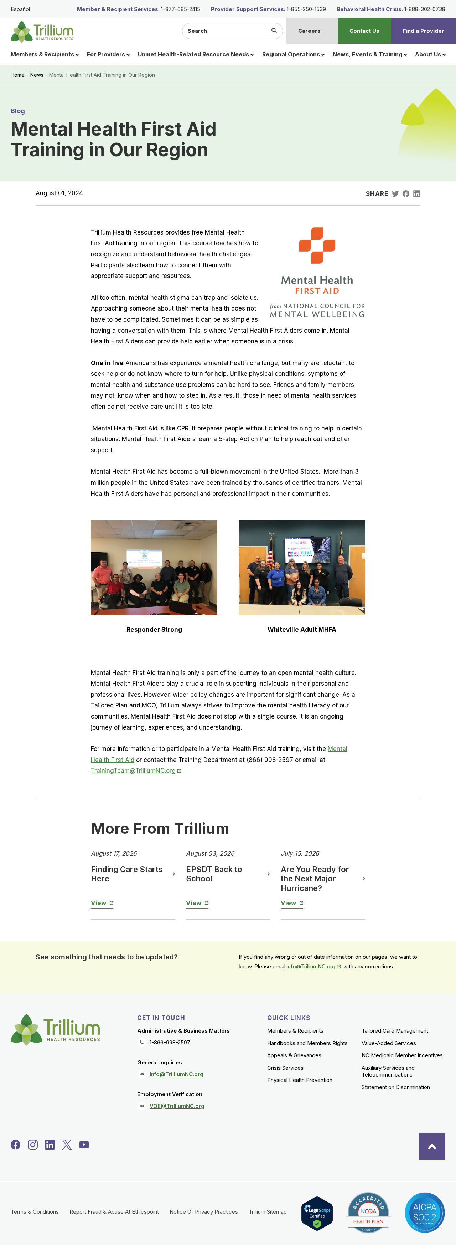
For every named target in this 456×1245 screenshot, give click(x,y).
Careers (309, 30)
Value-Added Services (389, 1043)
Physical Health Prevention (299, 1080)
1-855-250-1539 (306, 9)
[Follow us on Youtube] (84, 1145)
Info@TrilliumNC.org (176, 1074)
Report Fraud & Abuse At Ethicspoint (114, 1211)
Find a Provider (423, 30)
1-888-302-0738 (424, 9)
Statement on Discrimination (396, 1087)
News (36, 75)
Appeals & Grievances (294, 1055)
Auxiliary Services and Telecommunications (388, 1071)
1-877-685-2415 (180, 9)
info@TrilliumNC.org (314, 966)
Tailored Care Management (395, 1030)
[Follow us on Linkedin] (50, 1145)
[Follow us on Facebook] (16, 1145)
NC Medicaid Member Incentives (402, 1055)
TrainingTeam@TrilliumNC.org (136, 770)
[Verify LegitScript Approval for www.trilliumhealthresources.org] (317, 1213)
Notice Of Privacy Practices (204, 1211)
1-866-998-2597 (170, 1042)
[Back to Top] (432, 1146)
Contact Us (364, 30)
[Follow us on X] (67, 1145)
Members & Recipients (295, 1030)
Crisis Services (285, 1067)
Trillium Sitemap (268, 1211)
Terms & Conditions (35, 1211)
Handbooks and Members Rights (307, 1043)
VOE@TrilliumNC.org (177, 1106)
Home (18, 75)
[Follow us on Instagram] (33, 1145)
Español (20, 9)
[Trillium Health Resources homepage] (42, 32)
